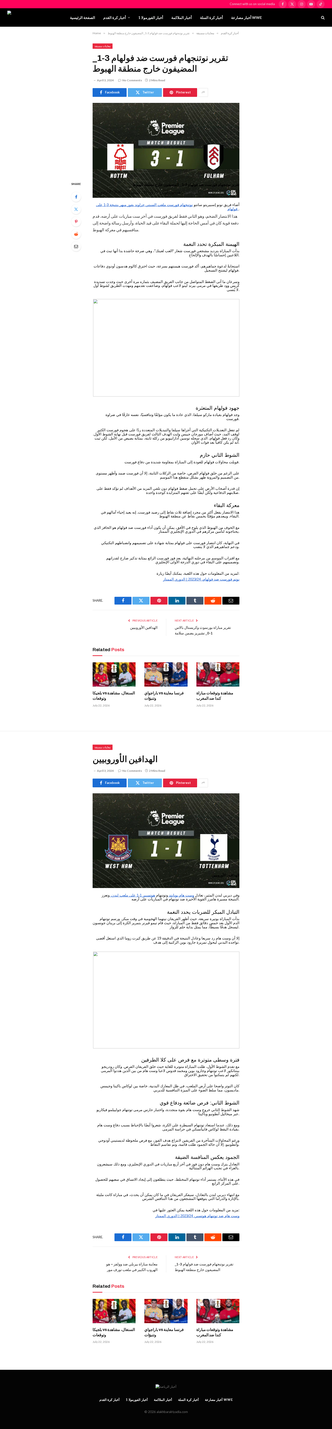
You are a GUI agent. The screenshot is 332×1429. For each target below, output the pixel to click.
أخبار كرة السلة (211, 17)
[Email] (76, 246)
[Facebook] (76, 197)
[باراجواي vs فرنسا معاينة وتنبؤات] (165, 674)
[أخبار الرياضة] (34, 17)
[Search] (322, 17)
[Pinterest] (76, 221)
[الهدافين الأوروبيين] (166, 828)
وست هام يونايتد (181, 895)
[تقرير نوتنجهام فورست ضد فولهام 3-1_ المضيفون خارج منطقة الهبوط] (166, 138)
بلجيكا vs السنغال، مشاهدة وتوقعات (114, 695)
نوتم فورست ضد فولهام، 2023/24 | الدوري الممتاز (201, 579)
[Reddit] (76, 234)
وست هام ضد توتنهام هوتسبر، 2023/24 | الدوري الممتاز (197, 1216)
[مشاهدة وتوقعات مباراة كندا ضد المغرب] (217, 674)
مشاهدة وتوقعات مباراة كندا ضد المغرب (215, 695)
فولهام (232, 209)
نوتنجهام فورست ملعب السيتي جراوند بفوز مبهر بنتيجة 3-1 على (144, 205)
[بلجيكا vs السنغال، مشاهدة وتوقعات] (114, 674)
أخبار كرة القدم (114, 17)
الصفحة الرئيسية (82, 17)
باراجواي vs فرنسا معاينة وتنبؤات (164, 695)
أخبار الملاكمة (181, 17)
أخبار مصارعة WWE (246, 17)
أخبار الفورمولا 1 (150, 17)
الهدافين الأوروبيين (143, 628)
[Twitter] (76, 209)
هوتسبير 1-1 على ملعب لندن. (132, 895)
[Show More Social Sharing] (203, 92)
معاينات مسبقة (103, 46)
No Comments (132, 80)
